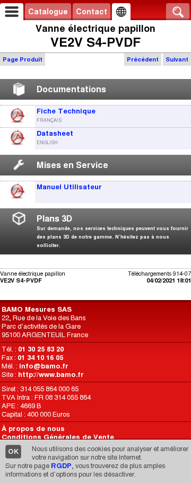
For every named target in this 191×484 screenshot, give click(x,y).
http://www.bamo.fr (51, 375)
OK (13, 451)
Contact (91, 11)
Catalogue (48, 11)
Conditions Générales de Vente (58, 437)
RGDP (61, 466)
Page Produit (22, 59)
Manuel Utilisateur (69, 187)
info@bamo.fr (43, 366)
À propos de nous (33, 429)
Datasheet (55, 133)
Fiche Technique (66, 111)
